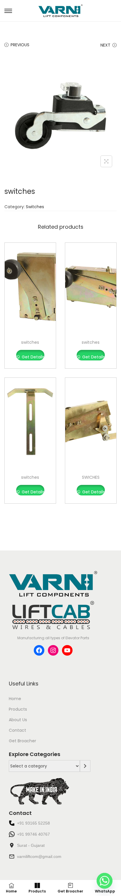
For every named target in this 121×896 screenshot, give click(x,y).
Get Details (32, 357)
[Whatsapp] (104, 881)
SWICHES (91, 477)
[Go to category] (85, 766)
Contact (17, 730)
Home (15, 699)
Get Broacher (22, 741)
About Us (18, 720)
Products (18, 709)
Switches (35, 207)
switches (30, 342)
